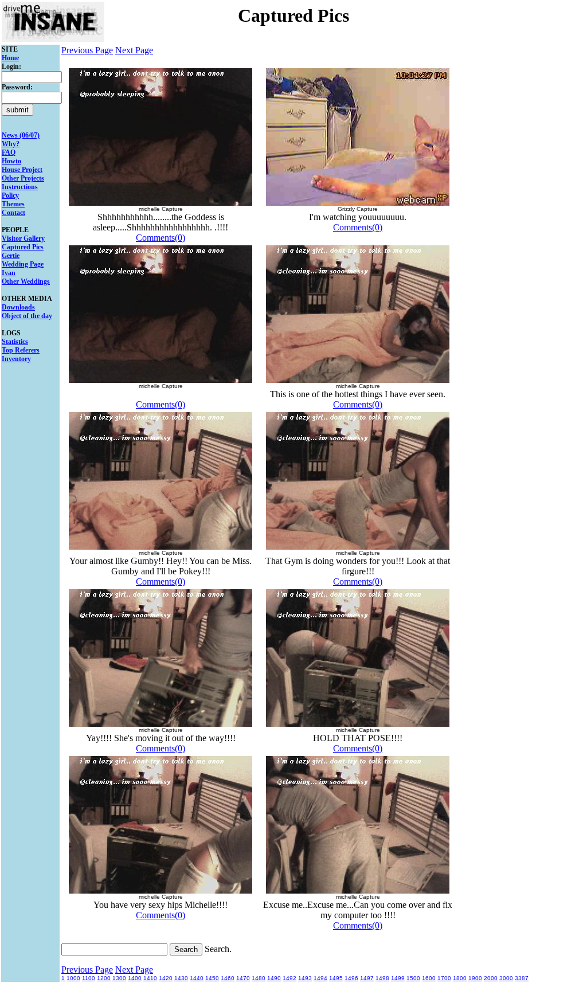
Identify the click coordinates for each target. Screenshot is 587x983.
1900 (475, 978)
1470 (243, 978)
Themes (13, 204)
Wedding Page (23, 264)
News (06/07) (21, 135)
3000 (506, 978)
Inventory (16, 359)
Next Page (134, 50)
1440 (197, 978)
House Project (22, 170)
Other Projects (23, 178)
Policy (10, 195)
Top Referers (21, 350)
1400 (135, 978)
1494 (320, 978)
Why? (10, 144)
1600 (429, 978)
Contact (13, 213)
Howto (11, 161)
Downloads (18, 307)
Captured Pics (23, 247)
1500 (413, 978)
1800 (460, 978)
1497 (367, 978)
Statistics (15, 342)
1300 (119, 978)
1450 (212, 978)
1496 (351, 978)
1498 (382, 978)
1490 (274, 978)
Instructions (20, 187)
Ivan (8, 273)
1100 (88, 978)
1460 (227, 978)
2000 (491, 978)
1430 (181, 978)
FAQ (8, 152)
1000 (73, 978)
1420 (166, 978)
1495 (336, 978)
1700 (444, 978)
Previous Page (87, 50)
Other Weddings (26, 281)
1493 (305, 978)
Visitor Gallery (23, 238)
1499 (398, 978)
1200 (104, 978)
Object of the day (27, 316)
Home (10, 58)
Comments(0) (160, 237)
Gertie (10, 256)
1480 (258, 978)
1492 (289, 978)
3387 (522, 978)
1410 (150, 978)
